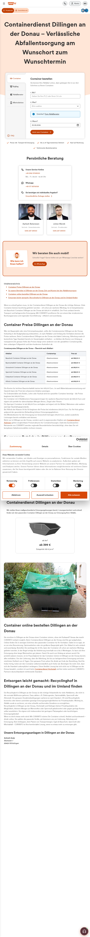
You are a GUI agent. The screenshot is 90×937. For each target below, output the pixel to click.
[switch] (34, 485)
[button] (85, 3)
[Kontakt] (65, 3)
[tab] (16, 78)
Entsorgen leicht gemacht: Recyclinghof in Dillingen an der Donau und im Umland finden (43, 298)
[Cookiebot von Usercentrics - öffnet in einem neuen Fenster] (77, 439)
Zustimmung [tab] (16, 446)
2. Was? (33, 102)
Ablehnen (16, 495)
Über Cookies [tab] (74, 446)
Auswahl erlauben (45, 495)
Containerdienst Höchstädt (45, 669)
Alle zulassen (74, 495)
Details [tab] (45, 446)
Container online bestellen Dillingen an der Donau (28, 294)
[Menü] (4, 3)
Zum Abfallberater (52, 114)
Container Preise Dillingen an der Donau (24, 287)
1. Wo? (32, 93)
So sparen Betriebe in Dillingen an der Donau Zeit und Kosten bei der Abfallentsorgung (42, 291)
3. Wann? (34, 121)
